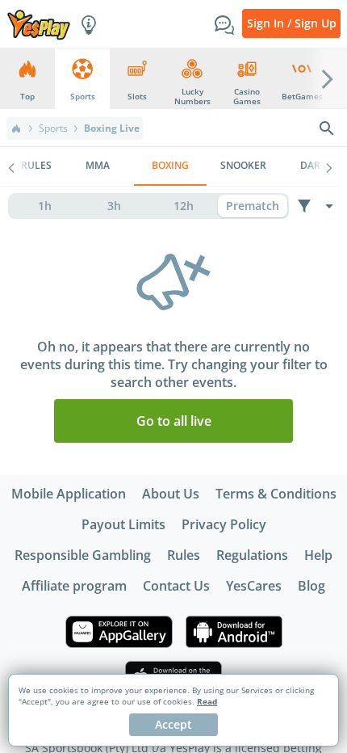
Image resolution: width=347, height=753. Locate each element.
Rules (183, 555)
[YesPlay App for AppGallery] (119, 632)
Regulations (252, 555)
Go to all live (173, 421)
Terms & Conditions (276, 494)
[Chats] (224, 23)
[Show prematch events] (252, 206)
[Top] (16, 128)
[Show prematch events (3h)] (113, 206)
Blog (311, 586)
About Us (170, 494)
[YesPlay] (38, 23)
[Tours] (89, 23)
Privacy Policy (224, 524)
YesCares (254, 586)
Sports (53, 128)
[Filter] (304, 206)
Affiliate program (74, 586)
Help (318, 555)
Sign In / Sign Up (292, 23)
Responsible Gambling (83, 555)
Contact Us (176, 586)
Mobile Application (68, 494)
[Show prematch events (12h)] (183, 206)
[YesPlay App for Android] (234, 632)
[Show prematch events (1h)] (44, 206)
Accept (173, 724)
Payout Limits (123, 524)
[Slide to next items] (327, 78)
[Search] (327, 128)
